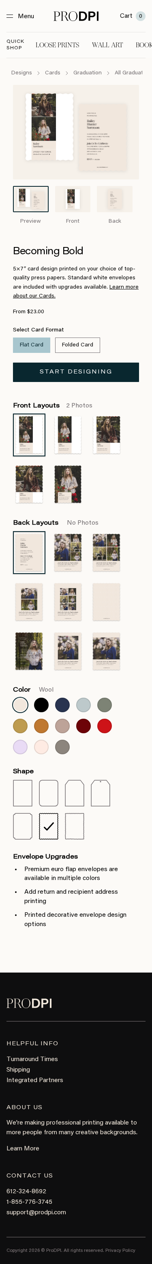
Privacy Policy (120, 1250)
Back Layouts (55, 523)
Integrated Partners (34, 1080)
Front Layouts (52, 406)
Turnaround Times (32, 1059)
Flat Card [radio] (31, 345)
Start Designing (76, 372)
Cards (52, 73)
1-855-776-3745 (29, 1202)
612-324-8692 (26, 1191)
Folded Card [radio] (77, 345)
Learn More (22, 1149)
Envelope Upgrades (45, 857)
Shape (23, 771)
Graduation (87, 73)
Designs (21, 73)
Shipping (18, 1070)
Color (33, 690)
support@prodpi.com (36, 1212)
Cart (131, 16)
